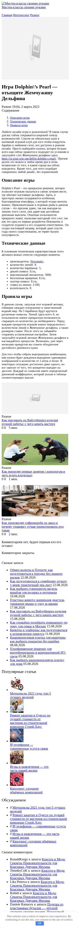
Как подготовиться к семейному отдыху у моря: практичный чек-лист (38, 583)
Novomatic (36, 261)
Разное (34, 15)
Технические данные (23, 121)
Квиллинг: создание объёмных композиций (26, 790)
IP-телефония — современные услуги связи (29, 746)
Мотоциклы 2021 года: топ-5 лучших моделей (30, 695)
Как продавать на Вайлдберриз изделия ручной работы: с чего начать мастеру (38, 613)
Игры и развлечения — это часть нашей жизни (29, 768)
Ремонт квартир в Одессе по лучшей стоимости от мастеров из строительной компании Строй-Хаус (30, 721)
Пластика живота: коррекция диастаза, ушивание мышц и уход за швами (37, 602)
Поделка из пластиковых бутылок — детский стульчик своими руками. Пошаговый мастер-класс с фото (37, 910)
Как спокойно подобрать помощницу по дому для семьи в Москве (38, 624)
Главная (7, 15)
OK (40, 923)
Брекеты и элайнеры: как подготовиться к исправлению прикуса (38, 632)
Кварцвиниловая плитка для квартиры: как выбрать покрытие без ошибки (38, 639)
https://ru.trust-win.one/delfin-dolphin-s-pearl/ (29, 158)
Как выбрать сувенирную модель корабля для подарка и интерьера (33, 590)
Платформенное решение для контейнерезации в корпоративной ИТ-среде (38, 652)
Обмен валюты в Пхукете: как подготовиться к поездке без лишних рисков (36, 573)
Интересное (21, 15)
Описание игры (20, 117)
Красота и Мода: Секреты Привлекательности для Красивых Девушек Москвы (37, 863)
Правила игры (19, 125)
